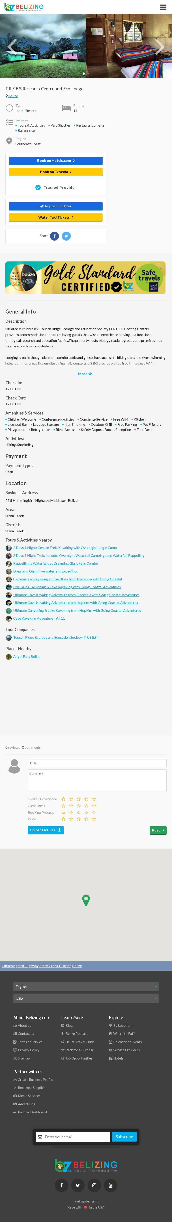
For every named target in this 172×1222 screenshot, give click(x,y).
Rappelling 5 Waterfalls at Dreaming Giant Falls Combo (55, 563)
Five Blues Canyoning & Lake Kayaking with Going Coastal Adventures (67, 587)
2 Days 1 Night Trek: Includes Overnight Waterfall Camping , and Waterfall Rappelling (78, 555)
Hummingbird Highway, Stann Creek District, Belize (42, 965)
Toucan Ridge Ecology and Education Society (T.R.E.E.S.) (55, 637)
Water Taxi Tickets (54, 217)
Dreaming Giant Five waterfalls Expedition (45, 571)
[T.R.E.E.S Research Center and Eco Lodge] (54, 236)
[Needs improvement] (71, 798)
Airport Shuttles (57, 206)
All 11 (60, 618)
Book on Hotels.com (54, 160)
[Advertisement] (86, 697)
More (82, 373)
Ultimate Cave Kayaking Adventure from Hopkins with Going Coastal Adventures (75, 602)
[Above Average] (86, 805)
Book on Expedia (54, 171)
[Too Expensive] (63, 818)
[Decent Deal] (78, 818)
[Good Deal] (86, 818)
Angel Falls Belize (26, 656)
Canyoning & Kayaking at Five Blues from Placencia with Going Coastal (67, 579)
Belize (13, 96)
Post (156, 830)
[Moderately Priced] (71, 818)
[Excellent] (93, 798)
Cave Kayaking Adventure (33, 618)
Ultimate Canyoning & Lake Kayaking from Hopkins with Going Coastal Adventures (77, 610)
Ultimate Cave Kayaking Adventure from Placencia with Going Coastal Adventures (76, 594)
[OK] (78, 798)
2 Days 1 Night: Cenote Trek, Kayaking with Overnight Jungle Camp (65, 547)
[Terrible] (63, 798)
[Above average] (86, 798)
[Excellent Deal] (93, 818)
